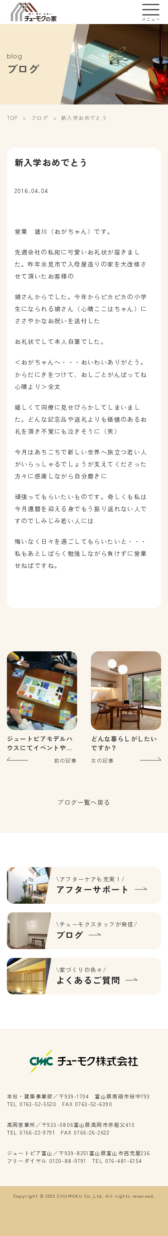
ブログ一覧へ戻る (83, 802)
